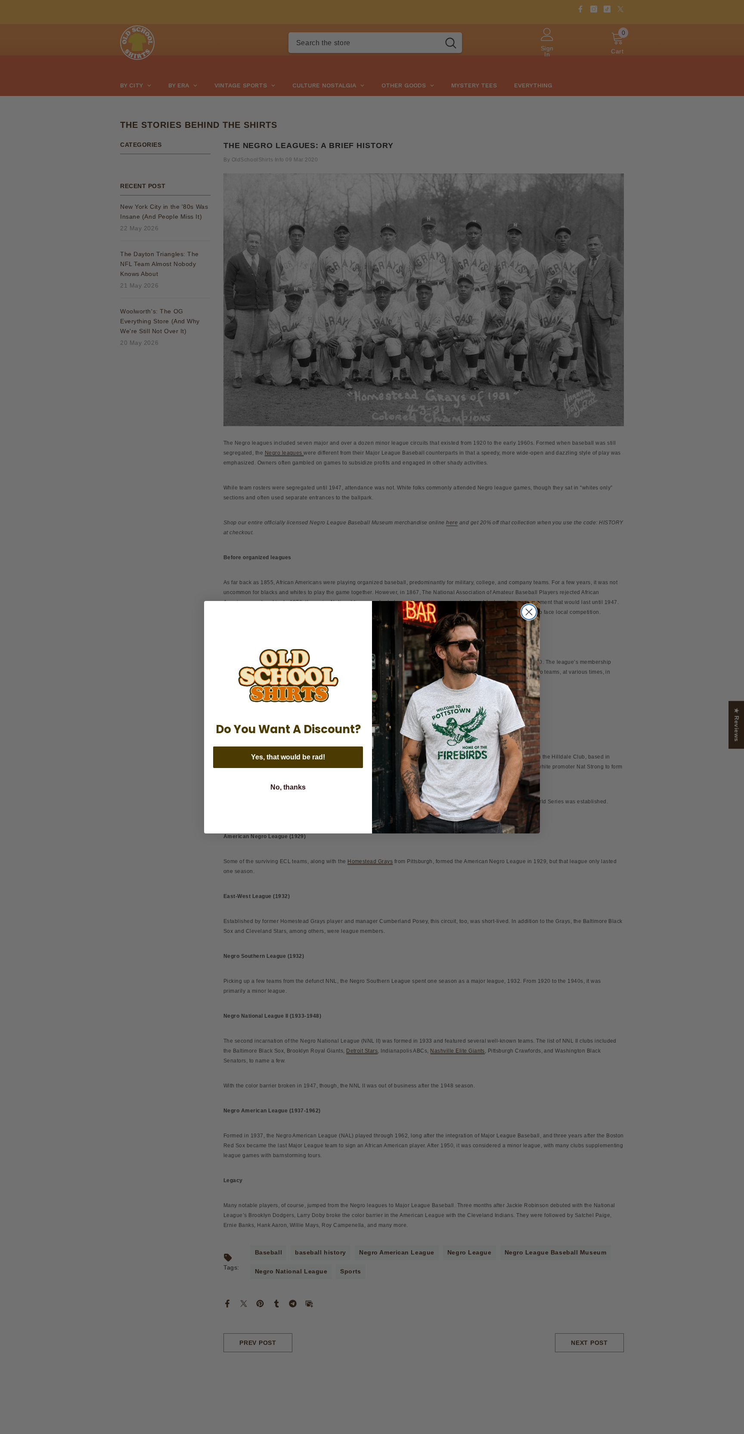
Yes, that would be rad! (288, 757)
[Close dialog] (528, 611)
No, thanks (288, 787)
